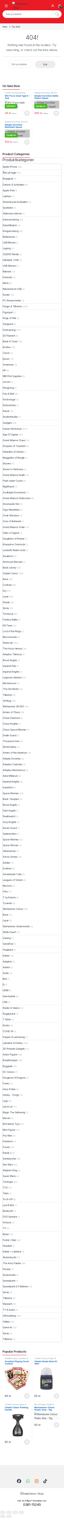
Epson (6, 358)
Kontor (6, 1025)
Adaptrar (7, 961)
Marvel (6, 1118)
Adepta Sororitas (42, 93)
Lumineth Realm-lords (14, 550)
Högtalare (8, 949)
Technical (8, 613)
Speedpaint (9, 1280)
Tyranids (7, 903)
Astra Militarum (10, 775)
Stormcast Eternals (12, 561)
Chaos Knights (10, 723)
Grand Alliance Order (14, 527)
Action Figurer (10, 1054)
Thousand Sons (11, 741)
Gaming (7, 938)
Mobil (6, 1234)
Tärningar (8, 1181)
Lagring (7, 248)
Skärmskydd (9, 1257)
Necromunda (10, 637)
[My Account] (53, 6)
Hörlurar (7, 1222)
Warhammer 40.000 (13, 706)
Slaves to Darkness (13, 469)
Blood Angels (10, 660)
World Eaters (9, 746)
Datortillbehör (10, 225)
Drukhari (7, 868)
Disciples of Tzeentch (14, 446)
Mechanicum (9, 683)
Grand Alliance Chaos (14, 440)
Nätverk (7, 271)
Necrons (7, 885)
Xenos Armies (10, 856)
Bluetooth (8, 1210)
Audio (6, 973)
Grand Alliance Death (14, 475)
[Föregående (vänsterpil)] (3, 1516)
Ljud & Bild (8, 1205)
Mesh (6, 283)
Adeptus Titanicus (12, 654)
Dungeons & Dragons (14, 1077)
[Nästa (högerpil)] (9, 1516)
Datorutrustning (11, 219)
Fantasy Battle (10, 619)
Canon (6, 353)
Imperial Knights (11, 671)
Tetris (6, 1193)
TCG (5, 1187)
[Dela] (15, 1512)
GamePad (8, 943)
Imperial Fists (9, 666)
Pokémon (8, 1141)
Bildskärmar (9, 236)
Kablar (6, 955)
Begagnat (8, 178)
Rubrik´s (7, 1152)
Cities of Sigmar (11, 532)
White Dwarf (9, 932)
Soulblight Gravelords (14, 492)
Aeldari (6, 862)
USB (5, 1002)
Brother (7, 347)
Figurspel (8, 312)
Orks (5, 891)
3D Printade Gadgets (14, 1048)
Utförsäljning (9, 1315)
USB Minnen (9, 242)
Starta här (8, 642)
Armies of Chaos (11, 712)
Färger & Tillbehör (12, 306)
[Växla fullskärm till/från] (9, 1512)
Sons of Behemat (12, 521)
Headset (7, 1245)
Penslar (7, 1269)
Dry (5, 590)
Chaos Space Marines (14, 729)
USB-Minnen (9, 265)
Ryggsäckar (9, 1013)
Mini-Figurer (9, 1129)
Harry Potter (9, 1089)
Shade (6, 602)
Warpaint (7, 1303)
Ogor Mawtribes (11, 509)
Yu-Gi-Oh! (8, 1199)
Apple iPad (8, 190)
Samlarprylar (9, 1158)
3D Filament (9, 335)
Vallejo (6, 1321)
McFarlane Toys (11, 1123)
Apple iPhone (10, 166)
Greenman (8, 364)
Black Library (9, 567)
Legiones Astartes (12, 677)
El (4, 984)
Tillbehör (7, 694)
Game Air (7, 1327)
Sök (57, 14)
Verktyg (7, 700)
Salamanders (9, 833)
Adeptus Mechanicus (14, 770)
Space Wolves (10, 845)
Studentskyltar (10, 416)
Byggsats (8, 1066)
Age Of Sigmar (10, 434)
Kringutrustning (11, 231)
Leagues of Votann (13, 880)
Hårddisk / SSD (11, 260)
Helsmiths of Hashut (13, 451)
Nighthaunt (8, 486)
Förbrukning (20, 93)
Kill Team (7, 625)
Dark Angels (9, 810)
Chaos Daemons (11, 718)
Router (6, 294)
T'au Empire (9, 897)
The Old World (10, 689)
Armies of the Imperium (45, 94)
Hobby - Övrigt (11, 1095)
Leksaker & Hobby (13, 1043)
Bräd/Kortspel (10, 1060)
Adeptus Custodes (12, 764)
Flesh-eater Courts (12, 480)
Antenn (6, 967)
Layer (6, 596)
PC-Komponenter (12, 300)
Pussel (6, 1147)
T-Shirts (7, 1019)
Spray (6, 608)
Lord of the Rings (12, 631)
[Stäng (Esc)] (21, 1512)
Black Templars (11, 799)
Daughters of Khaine (13, 538)
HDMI (5, 990)
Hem (4, 26)
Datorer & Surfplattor (14, 184)
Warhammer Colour (13, 908)
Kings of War (9, 318)
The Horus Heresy (12, 648)
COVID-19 (9, 93)
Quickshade (9, 1274)
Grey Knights (9, 822)
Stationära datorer (12, 213)
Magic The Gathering (14, 1112)
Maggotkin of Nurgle (14, 457)
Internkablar (9, 996)
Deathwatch (9, 816)
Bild (5, 978)
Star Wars (8, 1164)
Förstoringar (9, 399)
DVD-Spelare (10, 1216)
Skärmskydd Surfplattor (15, 202)
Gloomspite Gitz (11, 504)
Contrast (7, 584)
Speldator (8, 207)
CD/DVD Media (11, 254)
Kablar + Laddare (12, 1251)
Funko (6, 1083)
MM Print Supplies (12, 376)
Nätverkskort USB (12, 289)
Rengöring (8, 387)
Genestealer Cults (12, 874)
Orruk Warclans (11, 515)
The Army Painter (12, 1263)
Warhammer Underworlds (16, 926)
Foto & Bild (8, 393)
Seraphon (8, 556)
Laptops (7, 196)
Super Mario (9, 1176)
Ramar (6, 411)
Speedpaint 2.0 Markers (15, 1286)
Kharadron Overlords (14, 544)
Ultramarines (9, 851)
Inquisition (8, 787)
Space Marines (11, 793)
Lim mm (6, 381)
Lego (5, 1100)
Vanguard (8, 324)
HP (4, 370)
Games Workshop (12, 428)
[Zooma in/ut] (3, 1512)
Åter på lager (10, 172)
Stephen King (10, 1170)
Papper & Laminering (14, 1037)
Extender (7, 277)
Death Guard (9, 735)
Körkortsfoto (9, 405)
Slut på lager (56, 113)
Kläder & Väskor (11, 1008)
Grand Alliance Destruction (17, 498)
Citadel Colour (10, 573)
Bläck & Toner (10, 341)
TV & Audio (9, 1309)
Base (5, 579)
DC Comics (8, 1072)
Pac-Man (7, 1135)
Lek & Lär (8, 1106)
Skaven (7, 463)
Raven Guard (10, 828)
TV (4, 1228)
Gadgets (7, 422)
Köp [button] (27, 113)
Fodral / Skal (9, 1240)
